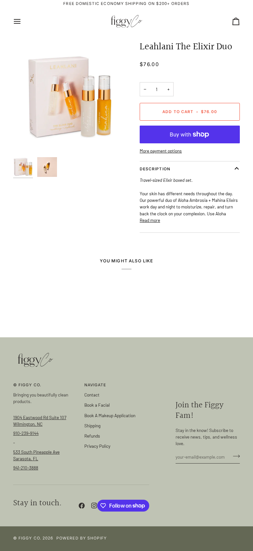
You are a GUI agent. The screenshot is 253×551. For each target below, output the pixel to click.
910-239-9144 (26, 433)
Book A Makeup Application (109, 415)
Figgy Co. (29, 538)
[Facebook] (82, 506)
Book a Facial (97, 405)
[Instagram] (94, 506)
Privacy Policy (97, 446)
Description (155, 169)
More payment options (161, 151)
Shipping (92, 425)
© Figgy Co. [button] (27, 385)
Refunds (92, 436)
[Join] (234, 456)
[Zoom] (69, 97)
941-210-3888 (25, 467)
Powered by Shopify (81, 538)
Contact (91, 394)
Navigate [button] (95, 385)
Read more (150, 220)
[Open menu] (23, 21)
